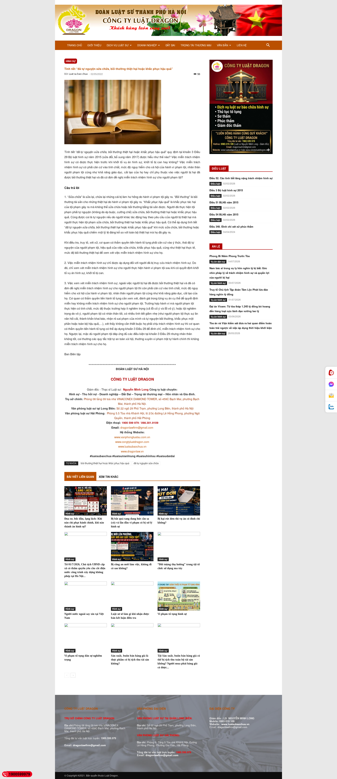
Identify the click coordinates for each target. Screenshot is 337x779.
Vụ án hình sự (218, 283)
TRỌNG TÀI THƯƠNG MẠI (196, 45)
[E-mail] (331, 395)
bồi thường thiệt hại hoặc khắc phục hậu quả (105, 463)
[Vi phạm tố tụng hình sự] (179, 596)
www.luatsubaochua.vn (132, 446)
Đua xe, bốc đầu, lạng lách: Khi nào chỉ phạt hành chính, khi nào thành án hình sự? (84, 522)
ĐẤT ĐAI (170, 45)
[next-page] (73, 675)
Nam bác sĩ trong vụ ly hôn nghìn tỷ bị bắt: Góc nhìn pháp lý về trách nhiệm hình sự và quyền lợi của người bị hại (239, 272)
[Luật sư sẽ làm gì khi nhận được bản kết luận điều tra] (132, 596)
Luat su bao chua (78, 74)
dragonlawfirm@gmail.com (136, 427)
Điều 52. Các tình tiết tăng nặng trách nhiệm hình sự (241, 178)
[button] (268, 45)
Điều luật (215, 183)
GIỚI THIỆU (94, 45)
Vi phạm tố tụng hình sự (172, 614)
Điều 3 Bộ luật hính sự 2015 (226, 190)
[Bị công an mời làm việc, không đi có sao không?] (132, 546)
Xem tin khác (108, 477)
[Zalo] (331, 406)
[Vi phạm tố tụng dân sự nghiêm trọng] (85, 638)
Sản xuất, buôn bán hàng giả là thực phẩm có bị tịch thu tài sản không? (130, 659)
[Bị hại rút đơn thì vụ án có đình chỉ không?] (179, 500)
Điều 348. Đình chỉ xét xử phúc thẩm (231, 226)
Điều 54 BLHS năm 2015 (223, 214)
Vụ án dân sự (218, 261)
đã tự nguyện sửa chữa (146, 463)
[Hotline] (331, 373)
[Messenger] (331, 384)
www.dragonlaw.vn (132, 451)
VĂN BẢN (222, 45)
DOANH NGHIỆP (147, 45)
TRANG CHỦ (74, 45)
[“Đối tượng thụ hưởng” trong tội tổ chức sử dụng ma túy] (179, 546)
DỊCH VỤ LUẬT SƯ (118, 45)
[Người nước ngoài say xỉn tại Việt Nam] (85, 596)
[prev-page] (66, 675)
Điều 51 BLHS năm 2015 (223, 202)
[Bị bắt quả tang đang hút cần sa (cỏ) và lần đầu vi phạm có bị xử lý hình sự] (132, 500)
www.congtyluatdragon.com (132, 442)
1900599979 (19, 774)
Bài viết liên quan (80, 477)
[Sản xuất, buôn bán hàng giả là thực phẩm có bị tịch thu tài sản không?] (132, 638)
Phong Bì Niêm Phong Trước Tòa (229, 256)
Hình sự (71, 61)
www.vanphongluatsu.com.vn (132, 437)
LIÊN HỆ (242, 45)
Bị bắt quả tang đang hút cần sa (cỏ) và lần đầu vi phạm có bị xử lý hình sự (131, 522)
